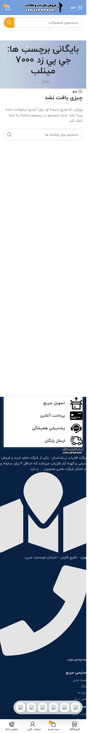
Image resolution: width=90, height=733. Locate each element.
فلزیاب (55, 463)
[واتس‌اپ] (64, 707)
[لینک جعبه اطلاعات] (43, 403)
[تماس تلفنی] (75, 707)
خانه (45, 82)
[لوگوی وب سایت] (43, 7)
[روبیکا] (20, 707)
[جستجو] (9, 22)
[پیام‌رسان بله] (42, 707)
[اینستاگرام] (53, 707)
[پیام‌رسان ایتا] (31, 707)
